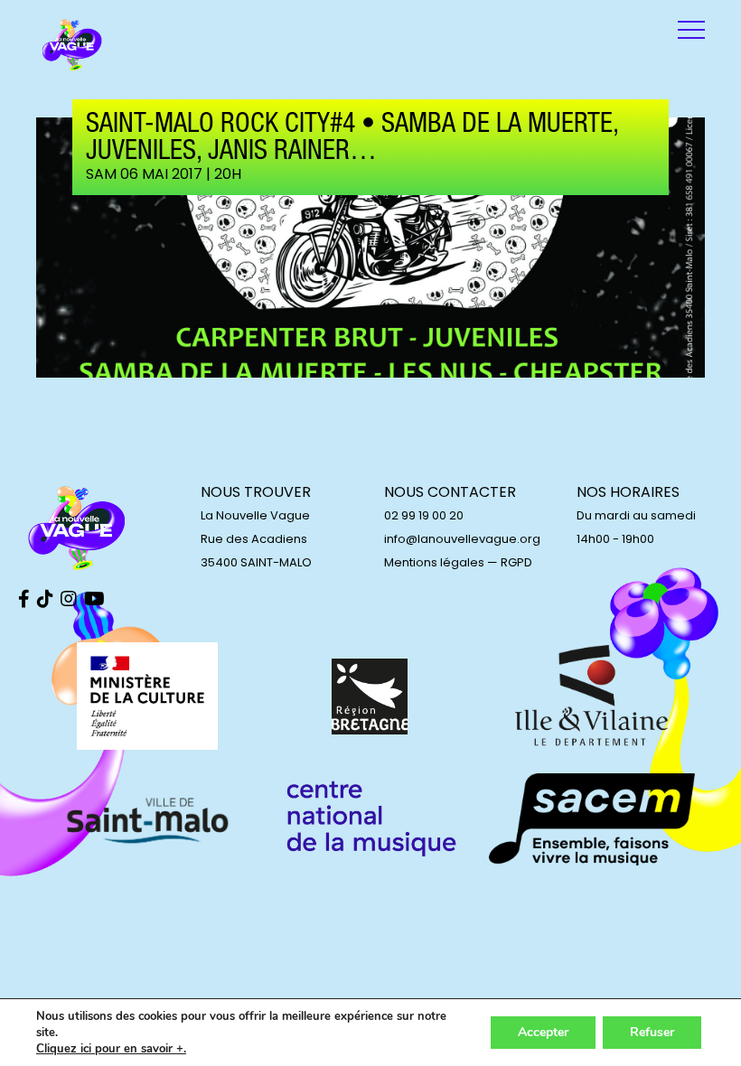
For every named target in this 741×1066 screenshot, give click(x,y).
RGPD (516, 562)
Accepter (543, 1032)
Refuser (652, 1032)
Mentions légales (434, 562)
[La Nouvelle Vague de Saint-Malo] (72, 45)
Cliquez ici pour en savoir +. (111, 1049)
